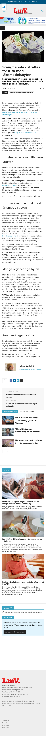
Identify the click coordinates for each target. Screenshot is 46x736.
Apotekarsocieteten (15, 1)
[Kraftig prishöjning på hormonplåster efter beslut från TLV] (23, 579)
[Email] (18, 380)
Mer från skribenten (27, 412)
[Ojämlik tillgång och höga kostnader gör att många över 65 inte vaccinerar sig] (23, 498)
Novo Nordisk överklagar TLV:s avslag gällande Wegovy (27, 420)
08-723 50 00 (15, 692)
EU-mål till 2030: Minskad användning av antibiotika (21, 405)
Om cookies (6, 725)
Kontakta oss (6, 723)
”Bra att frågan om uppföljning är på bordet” (27, 430)
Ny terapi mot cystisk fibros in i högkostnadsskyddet (28, 441)
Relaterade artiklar (10, 412)
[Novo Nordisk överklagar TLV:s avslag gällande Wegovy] (8, 420)
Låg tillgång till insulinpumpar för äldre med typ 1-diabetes (22, 540)
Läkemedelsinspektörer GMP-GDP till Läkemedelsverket (23, 612)
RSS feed (5, 727)
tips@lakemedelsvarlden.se (11, 696)
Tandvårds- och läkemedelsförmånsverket (21, 92)
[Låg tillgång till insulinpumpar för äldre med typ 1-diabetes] (23, 536)
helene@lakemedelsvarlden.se (30, 369)
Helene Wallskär (26, 366)
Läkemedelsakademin (31, 1)
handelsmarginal (9, 236)
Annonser (5, 721)
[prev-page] (3, 451)
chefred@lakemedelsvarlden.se (17, 694)
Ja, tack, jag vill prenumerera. (15, 632)
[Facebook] (11, 380)
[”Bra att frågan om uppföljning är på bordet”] (8, 432)
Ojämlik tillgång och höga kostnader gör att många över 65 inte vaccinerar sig (20, 503)
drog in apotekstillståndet (25, 132)
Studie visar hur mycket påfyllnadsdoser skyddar (21, 396)
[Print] (21, 380)
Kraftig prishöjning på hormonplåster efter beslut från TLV (23, 583)
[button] (4, 12)
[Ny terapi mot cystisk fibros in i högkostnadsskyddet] (8, 443)
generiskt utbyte (9, 185)
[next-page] (7, 451)
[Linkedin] (14, 380)
